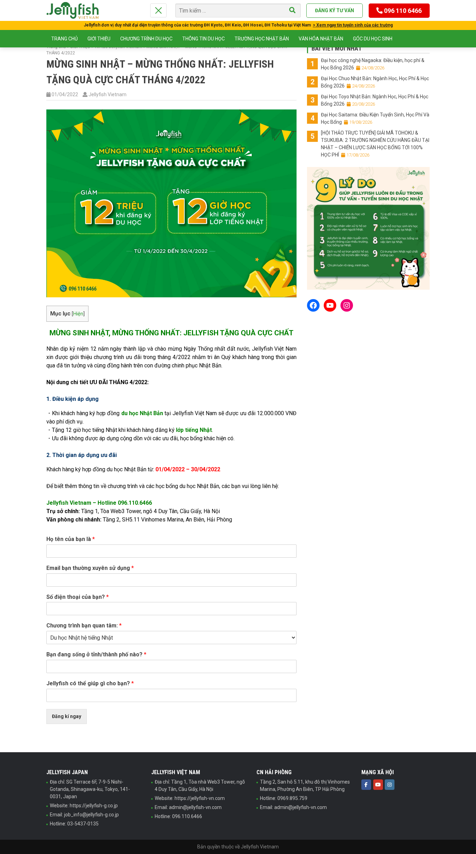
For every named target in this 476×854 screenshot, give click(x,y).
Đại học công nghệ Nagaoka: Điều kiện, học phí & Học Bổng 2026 (372, 64)
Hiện (78, 314)
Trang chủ (64, 38)
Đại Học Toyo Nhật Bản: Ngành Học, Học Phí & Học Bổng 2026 (374, 100)
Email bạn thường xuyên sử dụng (90, 568)
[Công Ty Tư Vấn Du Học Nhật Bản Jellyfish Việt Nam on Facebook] (366, 784)
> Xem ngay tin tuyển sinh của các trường (353, 25)
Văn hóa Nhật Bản (321, 38)
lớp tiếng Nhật (194, 430)
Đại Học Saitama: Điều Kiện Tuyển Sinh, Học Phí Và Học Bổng (375, 118)
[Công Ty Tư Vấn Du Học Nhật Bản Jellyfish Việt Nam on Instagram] (389, 784)
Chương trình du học (146, 38)
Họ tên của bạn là (70, 539)
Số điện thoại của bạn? (77, 597)
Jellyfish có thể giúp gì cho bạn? (90, 683)
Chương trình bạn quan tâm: (84, 625)
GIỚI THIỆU (98, 38)
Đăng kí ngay (66, 716)
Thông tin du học (203, 38)
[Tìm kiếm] (292, 10)
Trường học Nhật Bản (262, 38)
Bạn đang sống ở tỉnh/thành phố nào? (96, 654)
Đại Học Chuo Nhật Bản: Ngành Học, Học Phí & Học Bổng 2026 (375, 82)
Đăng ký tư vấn (334, 10)
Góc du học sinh (372, 38)
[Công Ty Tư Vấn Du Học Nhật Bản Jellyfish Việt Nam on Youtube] (378, 784)
